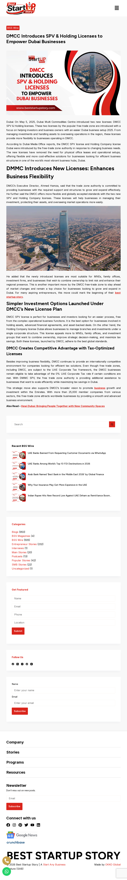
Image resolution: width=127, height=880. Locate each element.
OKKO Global (113, 864)
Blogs (15, 531)
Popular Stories (21, 560)
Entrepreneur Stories (24, 544)
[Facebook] (13, 664)
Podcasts (17, 556)
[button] (117, 8)
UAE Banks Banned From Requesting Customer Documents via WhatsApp (67, 453)
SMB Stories (19, 564)
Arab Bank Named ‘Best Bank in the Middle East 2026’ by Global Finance (66, 474)
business (99, 388)
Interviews (18, 548)
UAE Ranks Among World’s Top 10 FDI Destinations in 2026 (59, 463)
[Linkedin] (38, 825)
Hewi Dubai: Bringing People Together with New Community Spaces (63, 406)
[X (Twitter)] (17, 664)
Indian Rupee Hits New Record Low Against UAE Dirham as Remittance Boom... (69, 495)
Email (14, 696)
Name (15, 684)
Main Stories (19, 552)
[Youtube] (32, 825)
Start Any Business (54, 864)
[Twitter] (26, 825)
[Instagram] (22, 664)
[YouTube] (31, 664)
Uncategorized (20, 568)
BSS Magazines (21, 535)
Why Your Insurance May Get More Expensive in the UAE (57, 485)
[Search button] (112, 424)
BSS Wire (13, 27)
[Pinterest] (27, 664)
